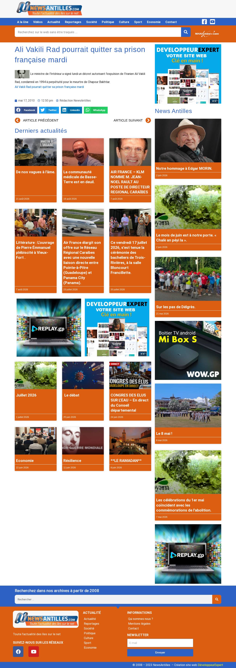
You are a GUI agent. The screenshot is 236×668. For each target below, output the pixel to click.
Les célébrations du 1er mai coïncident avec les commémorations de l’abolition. (183, 505)
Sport (138, 22)
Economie (154, 22)
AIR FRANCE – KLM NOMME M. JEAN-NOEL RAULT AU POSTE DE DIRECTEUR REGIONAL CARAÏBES (130, 182)
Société (91, 22)
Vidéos (38, 22)
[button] (26, 110)
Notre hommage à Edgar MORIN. (184, 168)
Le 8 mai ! (164, 433)
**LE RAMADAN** (126, 460)
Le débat (71, 395)
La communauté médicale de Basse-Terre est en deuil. (80, 177)
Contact (171, 22)
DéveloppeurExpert (210, 665)
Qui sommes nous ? (140, 619)
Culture (124, 22)
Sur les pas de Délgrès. (175, 307)
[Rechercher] (186, 32)
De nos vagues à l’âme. (35, 172)
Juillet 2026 (26, 395)
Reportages (73, 22)
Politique (108, 22)
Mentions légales (139, 623)
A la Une (22, 22)
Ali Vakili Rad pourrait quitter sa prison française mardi (49, 87)
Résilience (72, 460)
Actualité (53, 22)
